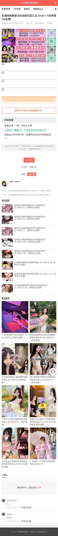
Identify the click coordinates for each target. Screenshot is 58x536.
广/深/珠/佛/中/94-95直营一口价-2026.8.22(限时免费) (14, 336)
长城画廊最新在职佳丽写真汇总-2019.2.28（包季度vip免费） (35, 263)
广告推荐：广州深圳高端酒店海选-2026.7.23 (42, 462)
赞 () (30, 160)
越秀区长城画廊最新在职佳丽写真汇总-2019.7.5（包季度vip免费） (30, 229)
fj (31, 23)
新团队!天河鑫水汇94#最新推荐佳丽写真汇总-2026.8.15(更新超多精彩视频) (43, 422)
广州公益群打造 (41, 532)
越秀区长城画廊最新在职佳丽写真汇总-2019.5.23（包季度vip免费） (30, 240)
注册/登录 (6, 9)
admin (16, 182)
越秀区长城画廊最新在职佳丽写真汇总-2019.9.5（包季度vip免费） (30, 218)
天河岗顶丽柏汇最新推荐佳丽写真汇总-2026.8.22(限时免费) (14, 380)
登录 (16, 130)
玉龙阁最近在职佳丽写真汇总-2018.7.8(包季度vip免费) (28, 195)
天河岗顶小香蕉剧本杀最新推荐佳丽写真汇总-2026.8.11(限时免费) (15, 464)
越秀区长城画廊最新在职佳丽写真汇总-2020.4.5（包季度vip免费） (30, 206)
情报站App (38, 9)
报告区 (27, 9)
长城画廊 (31, 174)
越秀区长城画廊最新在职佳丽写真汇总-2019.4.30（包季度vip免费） (30, 252)
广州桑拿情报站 (29, 3)
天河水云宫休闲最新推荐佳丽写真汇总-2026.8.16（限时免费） (14, 422)
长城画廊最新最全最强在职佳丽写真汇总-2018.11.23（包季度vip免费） (31, 286)
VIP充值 (17, 9)
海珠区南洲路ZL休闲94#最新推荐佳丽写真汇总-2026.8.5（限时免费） (42, 337)
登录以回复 (26, 507)
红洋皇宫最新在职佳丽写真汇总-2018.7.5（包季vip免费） (30, 191)
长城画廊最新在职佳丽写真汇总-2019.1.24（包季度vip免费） (35, 275)
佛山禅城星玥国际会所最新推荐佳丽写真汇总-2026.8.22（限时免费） (42, 380)
